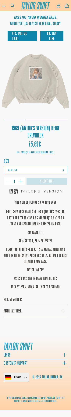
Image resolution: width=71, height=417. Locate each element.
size (6, 161)
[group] (35, 81)
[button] (4, 6)
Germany (17, 377)
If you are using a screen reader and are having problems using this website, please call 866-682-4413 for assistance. (36, 399)
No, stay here (52, 36)
